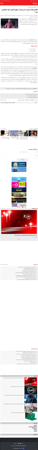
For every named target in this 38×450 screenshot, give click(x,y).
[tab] (20, 239)
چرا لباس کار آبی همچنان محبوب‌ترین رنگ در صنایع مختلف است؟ (14, 395)
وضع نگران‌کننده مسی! (32, 49)
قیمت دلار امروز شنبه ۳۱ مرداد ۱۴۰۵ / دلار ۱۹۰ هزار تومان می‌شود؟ (26, 359)
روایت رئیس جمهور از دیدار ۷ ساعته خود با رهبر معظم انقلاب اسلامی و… (24, 235)
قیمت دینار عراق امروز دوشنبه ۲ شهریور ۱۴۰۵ (29, 274)
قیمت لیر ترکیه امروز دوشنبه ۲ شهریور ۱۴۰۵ (29, 269)
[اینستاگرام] (21, 443)
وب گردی (35, 376)
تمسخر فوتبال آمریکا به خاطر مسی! (32, 97)
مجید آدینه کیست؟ (33, 362)
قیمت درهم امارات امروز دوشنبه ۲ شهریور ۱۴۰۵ (29, 271)
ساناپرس (35, 429)
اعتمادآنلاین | (35, 20)
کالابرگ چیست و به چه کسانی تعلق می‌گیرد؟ (17, 386)
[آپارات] (14, 443)
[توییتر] (5, 100)
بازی (36, 100)
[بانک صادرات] (19, 179)
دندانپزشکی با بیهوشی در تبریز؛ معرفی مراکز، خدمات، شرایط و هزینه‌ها (14, 403)
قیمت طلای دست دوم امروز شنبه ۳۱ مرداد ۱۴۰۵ (29, 355)
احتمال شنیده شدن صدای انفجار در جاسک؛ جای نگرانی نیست (27, 267)
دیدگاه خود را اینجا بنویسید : (23, 151)
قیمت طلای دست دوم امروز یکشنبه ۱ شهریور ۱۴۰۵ (28, 356)
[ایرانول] (19, 194)
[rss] (23, 443)
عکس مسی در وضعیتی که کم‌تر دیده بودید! (31, 94)
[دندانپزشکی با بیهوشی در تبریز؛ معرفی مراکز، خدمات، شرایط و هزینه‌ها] (30, 407)
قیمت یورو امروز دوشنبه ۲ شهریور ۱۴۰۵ (30, 268)
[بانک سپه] (19, 189)
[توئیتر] (16, 443)
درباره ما (33, 0)
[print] (29, 19)
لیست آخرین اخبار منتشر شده (4, 264)
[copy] (36, 102)
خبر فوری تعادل (34, 428)
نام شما (36, 151)
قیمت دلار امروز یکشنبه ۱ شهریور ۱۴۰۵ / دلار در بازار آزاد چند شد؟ (26, 363)
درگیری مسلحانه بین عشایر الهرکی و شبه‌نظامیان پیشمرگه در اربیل (26, 279)
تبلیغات (31, 0)
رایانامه (37, 155)
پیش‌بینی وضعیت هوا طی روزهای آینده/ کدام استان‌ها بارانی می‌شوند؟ (25, 272)
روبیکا (14, 88)
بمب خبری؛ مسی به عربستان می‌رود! (32, 95)
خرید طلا (35, 431)
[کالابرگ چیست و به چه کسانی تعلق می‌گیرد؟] (30, 390)
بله (10, 88)
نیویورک (19, 100)
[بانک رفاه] (19, 205)
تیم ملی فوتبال (32, 100)
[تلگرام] (1, 100)
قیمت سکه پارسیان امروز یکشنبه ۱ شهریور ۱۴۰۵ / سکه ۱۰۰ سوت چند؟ (26, 351)
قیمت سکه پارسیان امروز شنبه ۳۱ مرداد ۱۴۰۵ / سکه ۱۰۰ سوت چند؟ (26, 354)
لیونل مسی (27, 100)
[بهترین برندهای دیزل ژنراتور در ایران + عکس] (30, 416)
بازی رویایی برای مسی (32, 51)
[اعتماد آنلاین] (35, 3)
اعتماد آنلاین (15, 445)
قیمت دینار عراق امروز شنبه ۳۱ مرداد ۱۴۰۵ (30, 361)
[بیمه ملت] (19, 169)
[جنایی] (19, 200)
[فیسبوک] (3, 100)
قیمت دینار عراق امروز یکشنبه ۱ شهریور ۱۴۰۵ (29, 352)
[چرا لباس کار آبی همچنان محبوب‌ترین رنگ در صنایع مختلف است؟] (30, 399)
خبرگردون (35, 425)
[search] (0, 3)
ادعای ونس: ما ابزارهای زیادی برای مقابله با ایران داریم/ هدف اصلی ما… (25, 275)
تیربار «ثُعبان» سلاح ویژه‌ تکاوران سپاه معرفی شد (29, 358)
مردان (23, 100)
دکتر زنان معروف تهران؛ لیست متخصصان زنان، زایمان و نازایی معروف (14, 377)
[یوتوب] (18, 443)
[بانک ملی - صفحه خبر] (19, 164)
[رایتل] (19, 184)
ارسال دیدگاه (22, 159)
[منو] (2, 3)
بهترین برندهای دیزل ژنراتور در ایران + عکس (17, 412)
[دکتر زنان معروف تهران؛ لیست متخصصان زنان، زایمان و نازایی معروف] (30, 381)
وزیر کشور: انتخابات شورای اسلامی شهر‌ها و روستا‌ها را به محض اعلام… (26, 276)
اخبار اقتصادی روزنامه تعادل (33, 426)
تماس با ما (36, 0)
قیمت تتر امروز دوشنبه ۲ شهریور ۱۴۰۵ (30, 278)
